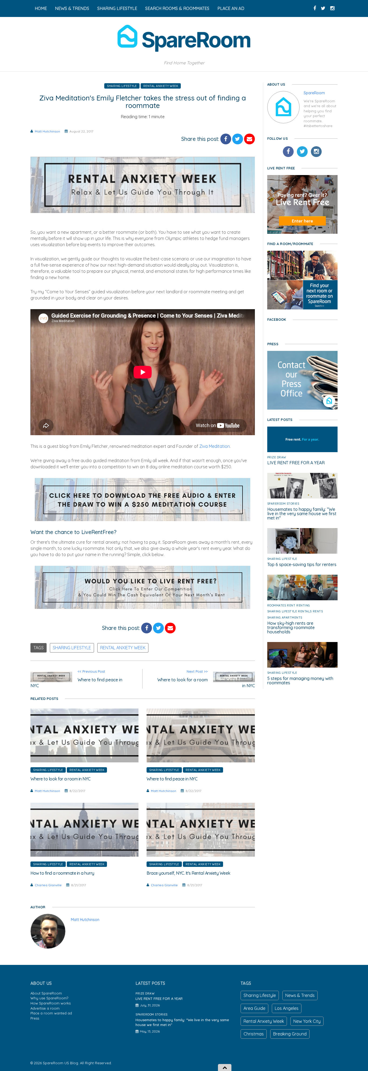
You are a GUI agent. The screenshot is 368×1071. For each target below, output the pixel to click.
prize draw (276, 457)
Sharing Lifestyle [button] (117, 8)
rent (291, 605)
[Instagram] (316, 151)
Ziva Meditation (214, 446)
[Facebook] (288, 151)
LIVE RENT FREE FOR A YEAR (296, 462)
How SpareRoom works (50, 1003)
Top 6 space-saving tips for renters (301, 564)
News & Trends (300, 995)
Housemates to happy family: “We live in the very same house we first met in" (301, 514)
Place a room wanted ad (51, 1013)
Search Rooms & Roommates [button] (177, 8)
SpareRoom (314, 92)
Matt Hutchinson (47, 131)
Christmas (254, 1034)
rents (318, 611)
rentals (305, 611)
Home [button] (41, 8)
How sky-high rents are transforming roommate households (291, 627)
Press (34, 1018)
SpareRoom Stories (283, 503)
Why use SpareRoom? (49, 998)
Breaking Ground (290, 1034)
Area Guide (254, 1008)
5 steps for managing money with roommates (300, 680)
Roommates (276, 605)
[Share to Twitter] (237, 139)
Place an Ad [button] (230, 8)
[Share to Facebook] (225, 139)
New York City (307, 1021)
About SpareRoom (46, 993)
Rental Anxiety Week (160, 86)
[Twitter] (302, 151)
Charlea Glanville (48, 885)
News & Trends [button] (72, 8)
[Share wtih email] (249, 139)
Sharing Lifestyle (122, 86)
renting (303, 605)
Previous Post (76, 678)
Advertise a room (45, 1008)
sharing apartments (284, 617)
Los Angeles (286, 1008)
